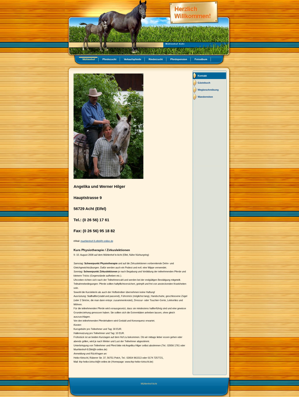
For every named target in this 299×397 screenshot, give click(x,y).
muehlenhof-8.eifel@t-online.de (97, 241)
